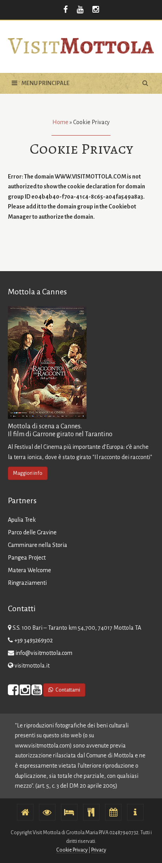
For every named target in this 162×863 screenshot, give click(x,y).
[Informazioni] (135, 812)
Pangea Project (27, 557)
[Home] (25, 812)
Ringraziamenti (27, 583)
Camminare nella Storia (37, 545)
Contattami (67, 690)
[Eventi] (113, 812)
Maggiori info (27, 473)
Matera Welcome (29, 570)
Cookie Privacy (72, 850)
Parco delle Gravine (32, 532)
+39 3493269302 (33, 640)
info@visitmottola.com (43, 653)
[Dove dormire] (69, 812)
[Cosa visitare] (47, 812)
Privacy (98, 850)
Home (60, 122)
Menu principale (45, 83)
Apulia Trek (22, 520)
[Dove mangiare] (91, 812)
